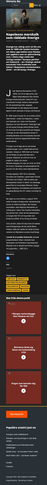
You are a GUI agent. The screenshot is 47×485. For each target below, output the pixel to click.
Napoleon (25, 286)
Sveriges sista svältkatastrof (17, 434)
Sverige (25, 290)
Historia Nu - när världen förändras (21, 30)
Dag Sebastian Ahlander (16, 283)
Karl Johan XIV (12, 286)
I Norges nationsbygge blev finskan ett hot (23, 314)
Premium (9, 467)
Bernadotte (22, 279)
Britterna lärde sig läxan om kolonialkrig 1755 (23, 350)
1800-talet (11, 279)
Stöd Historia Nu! (16, 414)
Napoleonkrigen (13, 290)
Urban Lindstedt (23, 41)
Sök (31, 5)
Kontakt (9, 463)
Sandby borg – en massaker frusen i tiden (22, 452)
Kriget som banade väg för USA (23, 384)
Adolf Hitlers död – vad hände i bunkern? (21, 456)
